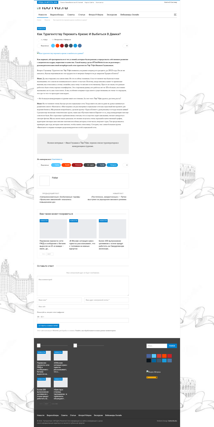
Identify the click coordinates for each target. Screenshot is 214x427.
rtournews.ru (57, 159)
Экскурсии (112, 15)
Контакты (99, 2)
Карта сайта (89, 2)
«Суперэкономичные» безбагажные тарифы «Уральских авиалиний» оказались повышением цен (60, 199)
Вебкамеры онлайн (129, 15)
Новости (43, 15)
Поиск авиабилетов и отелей (71, 2)
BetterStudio (172, 421)
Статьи (81, 15)
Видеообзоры (57, 15)
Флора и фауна (96, 15)
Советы (71, 15)
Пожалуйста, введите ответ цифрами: (50, 312)
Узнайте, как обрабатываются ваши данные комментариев (95, 330)
